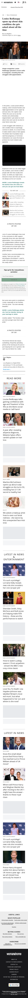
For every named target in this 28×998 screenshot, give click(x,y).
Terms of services (20, 284)
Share (6, 64)
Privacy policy (14, 969)
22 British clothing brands (20, 923)
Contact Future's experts (14, 962)
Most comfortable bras (21, 936)
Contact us (14, 964)
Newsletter (22, 64)
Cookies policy (14, 972)
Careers (14, 974)
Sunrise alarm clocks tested (20, 920)
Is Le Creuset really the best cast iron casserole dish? (7, 923)
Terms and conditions (14, 967)
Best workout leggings (7, 936)
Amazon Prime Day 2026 (17, 7)
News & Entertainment (12, 15)
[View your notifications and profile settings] (15, 2)
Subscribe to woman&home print (8, 944)
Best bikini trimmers (7, 933)
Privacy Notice (21, 285)
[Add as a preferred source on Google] (14, 985)
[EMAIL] (4, 359)
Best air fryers (20, 933)
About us (14, 959)
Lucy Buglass (8, 33)
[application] (14, 153)
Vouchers (14, 927)
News (19, 35)
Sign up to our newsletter (20, 943)
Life (3, 15)
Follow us (14, 64)
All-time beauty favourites (7, 920)
